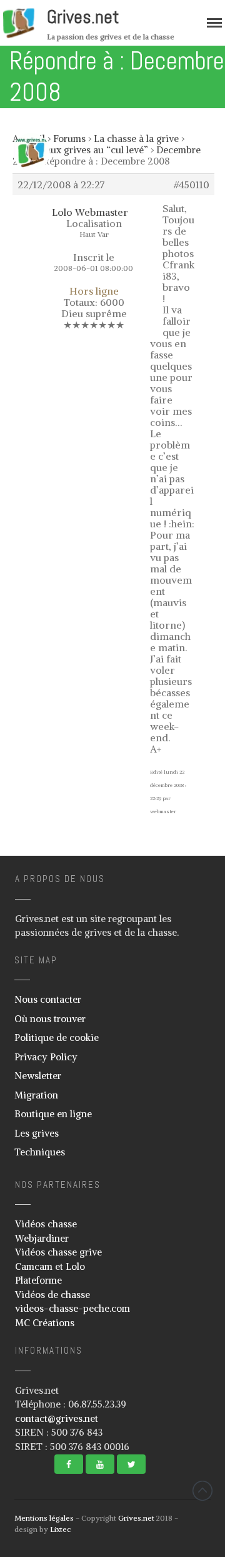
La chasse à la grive (136, 139)
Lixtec (60, 1529)
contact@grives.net (56, 1418)
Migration (36, 1095)
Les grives (36, 1133)
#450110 (191, 184)
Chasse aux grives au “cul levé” (80, 150)
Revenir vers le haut (202, 1491)
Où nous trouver (50, 1019)
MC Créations (44, 1323)
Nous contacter (47, 999)
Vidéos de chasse (52, 1295)
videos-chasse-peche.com (72, 1308)
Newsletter (37, 1076)
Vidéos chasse (46, 1224)
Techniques (39, 1152)
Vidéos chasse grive (58, 1252)
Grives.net (83, 17)
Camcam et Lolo (50, 1266)
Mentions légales (44, 1518)
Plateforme (38, 1280)
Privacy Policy (46, 1057)
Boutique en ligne (53, 1114)
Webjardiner (42, 1238)
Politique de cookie (56, 1037)
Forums (69, 139)
